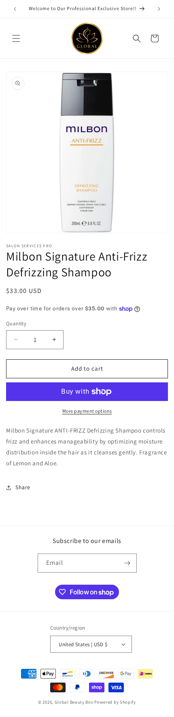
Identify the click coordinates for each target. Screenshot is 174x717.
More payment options (87, 411)
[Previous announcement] (15, 9)
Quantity (16, 323)
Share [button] (22, 487)
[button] (16, 38)
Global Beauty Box (74, 702)
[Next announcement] (159, 9)
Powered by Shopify (115, 702)
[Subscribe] (127, 563)
